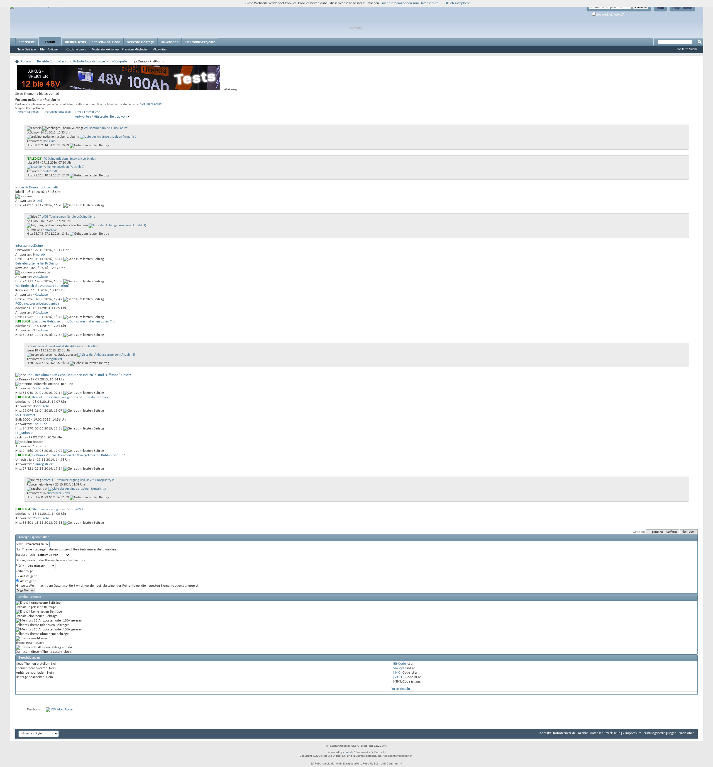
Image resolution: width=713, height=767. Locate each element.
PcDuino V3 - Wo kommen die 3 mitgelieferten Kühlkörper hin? (78, 455)
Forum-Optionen (28, 111)
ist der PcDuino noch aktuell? (36, 187)
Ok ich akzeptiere (457, 3)
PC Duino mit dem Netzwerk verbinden (69, 159)
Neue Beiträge (26, 49)
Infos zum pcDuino (29, 245)
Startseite (27, 42)
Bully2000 (22, 419)
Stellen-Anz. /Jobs (106, 42)
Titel (78, 112)
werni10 (32, 350)
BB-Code (399, 664)
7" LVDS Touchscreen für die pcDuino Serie (66, 217)
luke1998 (33, 162)
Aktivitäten (160, 49)
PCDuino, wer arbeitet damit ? (37, 303)
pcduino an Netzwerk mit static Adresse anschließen (62, 346)
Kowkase (21, 268)
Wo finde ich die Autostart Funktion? (42, 286)
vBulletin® (349, 752)
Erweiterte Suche (686, 49)
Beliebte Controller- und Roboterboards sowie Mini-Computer (82, 61)
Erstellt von (92, 112)
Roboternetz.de (564, 733)
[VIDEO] (399, 677)
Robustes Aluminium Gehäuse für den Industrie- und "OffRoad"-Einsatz (79, 375)
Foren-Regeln (400, 689)
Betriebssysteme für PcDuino (36, 263)
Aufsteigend (28, 576)
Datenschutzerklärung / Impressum (615, 733)
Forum (50, 42)
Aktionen (53, 49)
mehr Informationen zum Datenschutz (410, 3)
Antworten (83, 116)
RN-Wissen (170, 42)
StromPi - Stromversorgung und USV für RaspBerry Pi (78, 480)
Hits (96, 116)
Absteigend (27, 581)
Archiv (583, 733)
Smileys (398, 668)
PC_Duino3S (24, 433)
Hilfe (660, 8)
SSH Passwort (25, 415)
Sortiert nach (25, 555)
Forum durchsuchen (58, 111)
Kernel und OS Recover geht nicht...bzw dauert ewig (70, 397)
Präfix (20, 565)
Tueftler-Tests (75, 42)
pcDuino (32, 132)
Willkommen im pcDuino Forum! (106, 128)
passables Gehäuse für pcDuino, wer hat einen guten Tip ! (74, 321)
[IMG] (397, 672)
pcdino (20, 437)
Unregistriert (24, 460)
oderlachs (22, 308)
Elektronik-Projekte (200, 42)
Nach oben (688, 532)
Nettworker (23, 250)
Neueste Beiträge (141, 42)
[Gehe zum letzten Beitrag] (89, 145)
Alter (19, 544)
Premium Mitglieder (134, 49)
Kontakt (545, 733)
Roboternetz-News (39, 484)
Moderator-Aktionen (105, 49)
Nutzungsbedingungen (660, 733)
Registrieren (682, 8)
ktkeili (19, 192)
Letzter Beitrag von (113, 116)
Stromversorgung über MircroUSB (57, 509)
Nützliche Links (75, 49)
